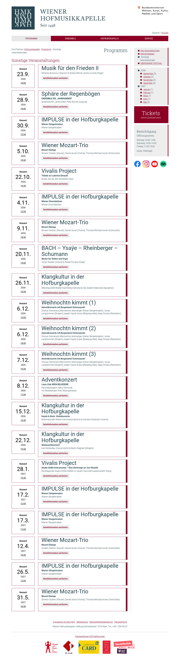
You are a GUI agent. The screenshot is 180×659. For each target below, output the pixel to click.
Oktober (147, 76)
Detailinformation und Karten (55, 78)
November (148, 79)
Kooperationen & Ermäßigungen (90, 636)
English (165, 32)
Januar (146, 89)
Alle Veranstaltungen (150, 50)
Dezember (148, 83)
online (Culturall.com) (151, 114)
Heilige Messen (147, 53)
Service (149, 38)
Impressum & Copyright (64, 622)
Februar (147, 92)
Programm (31, 38)
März (146, 95)
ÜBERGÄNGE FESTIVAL (151, 63)
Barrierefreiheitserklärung (101, 622)
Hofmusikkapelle (32, 49)
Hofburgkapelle (110, 38)
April (145, 98)
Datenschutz (82, 622)
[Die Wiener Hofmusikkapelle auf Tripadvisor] (163, 163)
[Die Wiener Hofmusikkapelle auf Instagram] (146, 163)
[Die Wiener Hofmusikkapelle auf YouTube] (154, 163)
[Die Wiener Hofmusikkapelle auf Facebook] (137, 163)
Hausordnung (120, 622)
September (148, 73)
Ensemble (70, 38)
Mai (145, 102)
